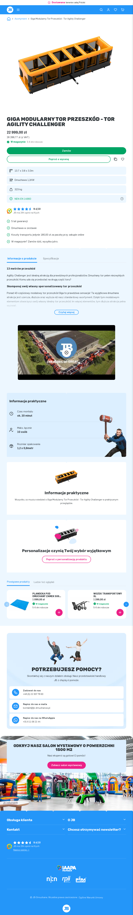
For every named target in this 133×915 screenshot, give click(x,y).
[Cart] (122, 9)
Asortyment (21, 18)
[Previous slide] (6, 604)
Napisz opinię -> (21, 850)
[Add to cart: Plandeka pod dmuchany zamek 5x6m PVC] (59, 612)
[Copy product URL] (115, 159)
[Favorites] (115, 9)
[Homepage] (10, 9)
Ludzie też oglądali (44, 582)
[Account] (108, 9)
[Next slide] (126, 604)
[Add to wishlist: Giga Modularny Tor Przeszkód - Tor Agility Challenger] (122, 159)
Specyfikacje (51, 258)
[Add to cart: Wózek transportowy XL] (120, 612)
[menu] (18, 9)
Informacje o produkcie (21, 258)
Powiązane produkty (18, 581)
